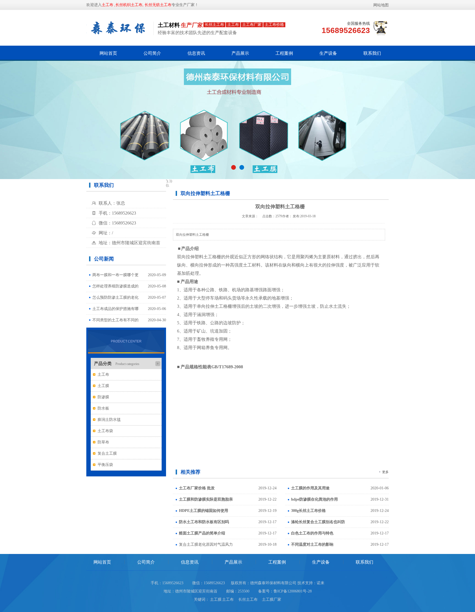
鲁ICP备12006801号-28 (293, 591)
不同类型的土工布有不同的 (115, 320)
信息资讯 (196, 53)
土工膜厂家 (271, 599)
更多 (385, 472)
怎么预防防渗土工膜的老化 (115, 297)
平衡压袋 (105, 465)
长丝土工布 (249, 599)
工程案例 (284, 53)
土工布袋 (105, 431)
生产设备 (328, 53)
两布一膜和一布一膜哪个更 (115, 275)
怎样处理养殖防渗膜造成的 (115, 286)
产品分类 (116, 363)
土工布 (103, 374)
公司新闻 (104, 259)
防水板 (103, 408)
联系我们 (372, 53)
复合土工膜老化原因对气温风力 (206, 544)
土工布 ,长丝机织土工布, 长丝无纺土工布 (137, 5)
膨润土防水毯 (109, 420)
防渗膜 (103, 397)
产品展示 (240, 53)
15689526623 (214, 583)
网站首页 (108, 53)
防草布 (103, 442)
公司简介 (152, 53)
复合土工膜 (107, 453)
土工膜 (103, 386)
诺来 (320, 583)
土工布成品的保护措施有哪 (115, 309)
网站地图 (381, 5)
